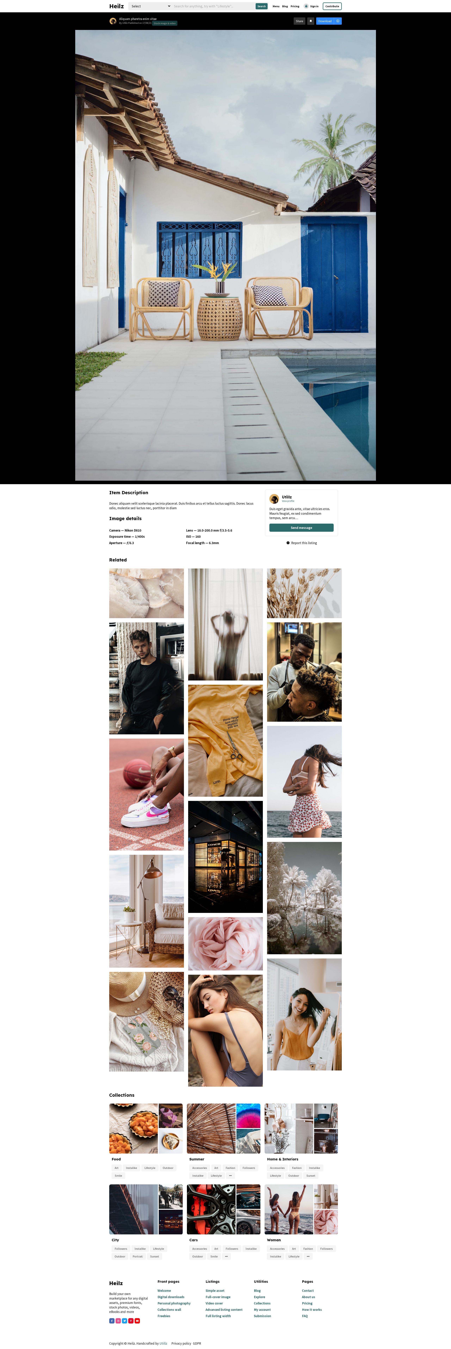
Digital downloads (170, 1297)
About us (308, 1297)
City (115, 1240)
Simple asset (215, 1290)
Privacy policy (181, 1343)
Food (116, 1159)
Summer (196, 1159)
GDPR (197, 1343)
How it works (312, 1309)
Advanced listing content (224, 1309)
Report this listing (301, 542)
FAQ (305, 1316)
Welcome (164, 1290)
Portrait (138, 1256)
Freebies (163, 1316)
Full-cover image (218, 1297)
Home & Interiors (282, 1159)
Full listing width (218, 1316)
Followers (249, 1168)
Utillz (163, 1343)
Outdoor (168, 1168)
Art (117, 1168)
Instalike (131, 1168)
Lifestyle (149, 1168)
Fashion (230, 1168)
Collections (262, 1303)
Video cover (214, 1303)
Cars (193, 1240)
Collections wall (169, 1309)
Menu (276, 6)
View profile (288, 500)
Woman (274, 1240)
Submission (262, 1316)
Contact (308, 1290)
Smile (118, 1175)
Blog (285, 6)
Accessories (199, 1168)
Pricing (295, 6)
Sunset (310, 1175)
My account (262, 1309)
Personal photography (174, 1303)
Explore (259, 1297)
